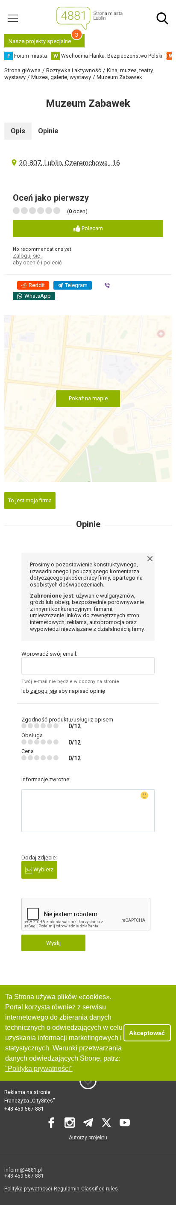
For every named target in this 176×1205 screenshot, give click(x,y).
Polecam (91, 228)
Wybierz (42, 869)
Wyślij (53, 943)
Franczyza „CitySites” (29, 1101)
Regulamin (66, 1189)
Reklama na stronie (27, 1092)
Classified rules (99, 1189)
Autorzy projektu (88, 1137)
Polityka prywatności (28, 1189)
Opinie (48, 131)
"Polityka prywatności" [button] (39, 1068)
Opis (18, 131)
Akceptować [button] (147, 1032)
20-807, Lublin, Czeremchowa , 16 (69, 163)
